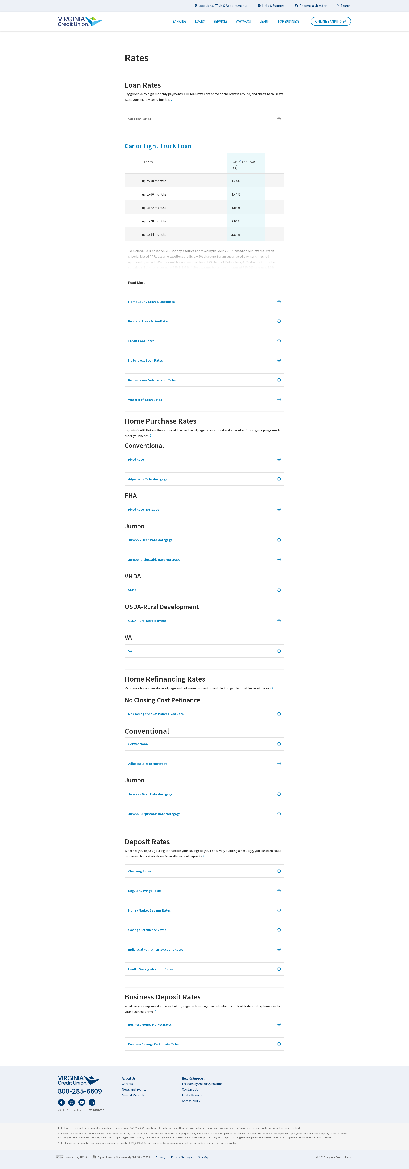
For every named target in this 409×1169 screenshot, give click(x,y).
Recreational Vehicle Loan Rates (152, 380)
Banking (179, 21)
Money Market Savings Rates (149, 910)
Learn (264, 21)
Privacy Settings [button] (181, 1157)
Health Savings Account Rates (150, 969)
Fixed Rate (136, 459)
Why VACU (243, 21)
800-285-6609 (80, 1091)
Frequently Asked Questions (202, 1083)
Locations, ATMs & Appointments (223, 5)
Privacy (160, 1157)
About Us (128, 1078)
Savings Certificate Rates (147, 930)
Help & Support (273, 5)
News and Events (134, 1089)
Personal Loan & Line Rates (148, 321)
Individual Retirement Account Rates (155, 949)
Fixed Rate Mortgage (143, 509)
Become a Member (313, 5)
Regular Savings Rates (144, 891)
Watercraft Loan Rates (145, 399)
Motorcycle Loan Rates (145, 360)
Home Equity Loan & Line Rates (151, 301)
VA (130, 651)
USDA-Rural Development (147, 620)
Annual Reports (133, 1095)
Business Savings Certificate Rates (153, 1044)
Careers (127, 1083)
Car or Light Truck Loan (158, 146)
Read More (136, 282)
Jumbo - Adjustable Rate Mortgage (154, 559)
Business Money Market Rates (150, 1024)
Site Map (203, 1157)
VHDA (132, 590)
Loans (200, 21)
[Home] (80, 21)
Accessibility (191, 1101)
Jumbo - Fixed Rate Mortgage (150, 540)
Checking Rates (139, 871)
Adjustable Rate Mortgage (147, 479)
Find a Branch (192, 1095)
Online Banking (328, 21)
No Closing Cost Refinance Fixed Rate (156, 714)
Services (220, 21)
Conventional (138, 744)
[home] (81, 1080)
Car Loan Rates (139, 118)
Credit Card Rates (141, 341)
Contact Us (190, 1089)
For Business (289, 21)
